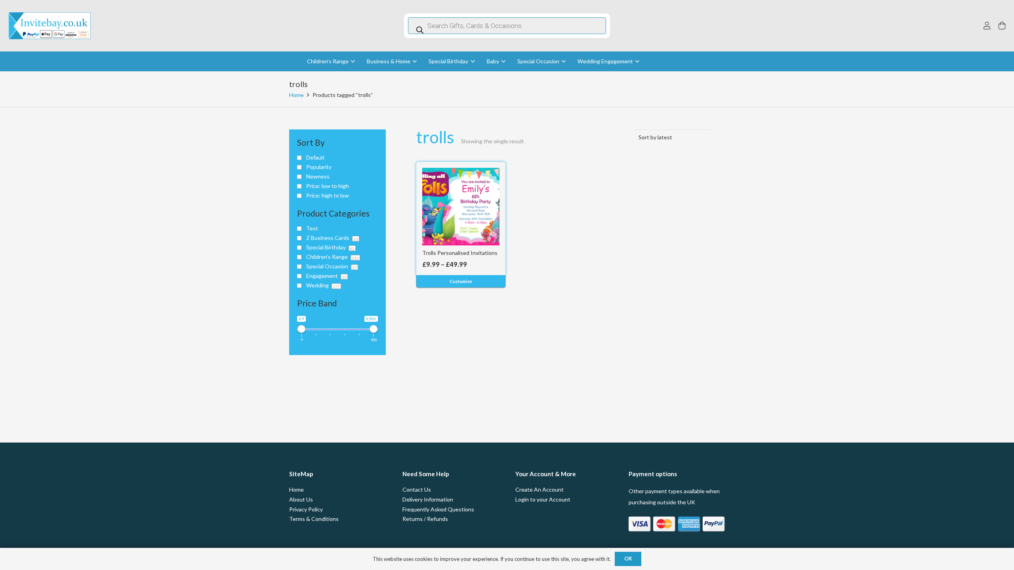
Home (296, 94)
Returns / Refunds (425, 518)
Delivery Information (427, 499)
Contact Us (416, 489)
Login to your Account (542, 499)
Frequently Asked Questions (438, 509)
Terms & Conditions (314, 518)
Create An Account (539, 489)
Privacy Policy (306, 509)
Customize (461, 281)
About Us (301, 499)
